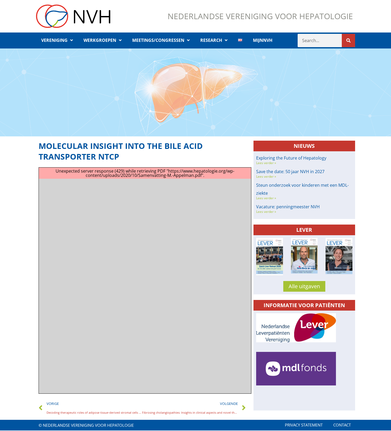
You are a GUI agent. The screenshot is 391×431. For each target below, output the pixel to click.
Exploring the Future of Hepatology (291, 158)
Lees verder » (266, 163)
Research (211, 40)
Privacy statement (304, 425)
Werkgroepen (100, 40)
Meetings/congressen (158, 40)
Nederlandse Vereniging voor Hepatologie (260, 16)
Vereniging (54, 40)
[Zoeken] (348, 40)
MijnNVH (262, 40)
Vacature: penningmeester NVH (288, 207)
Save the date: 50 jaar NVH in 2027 (290, 171)
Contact (342, 425)
